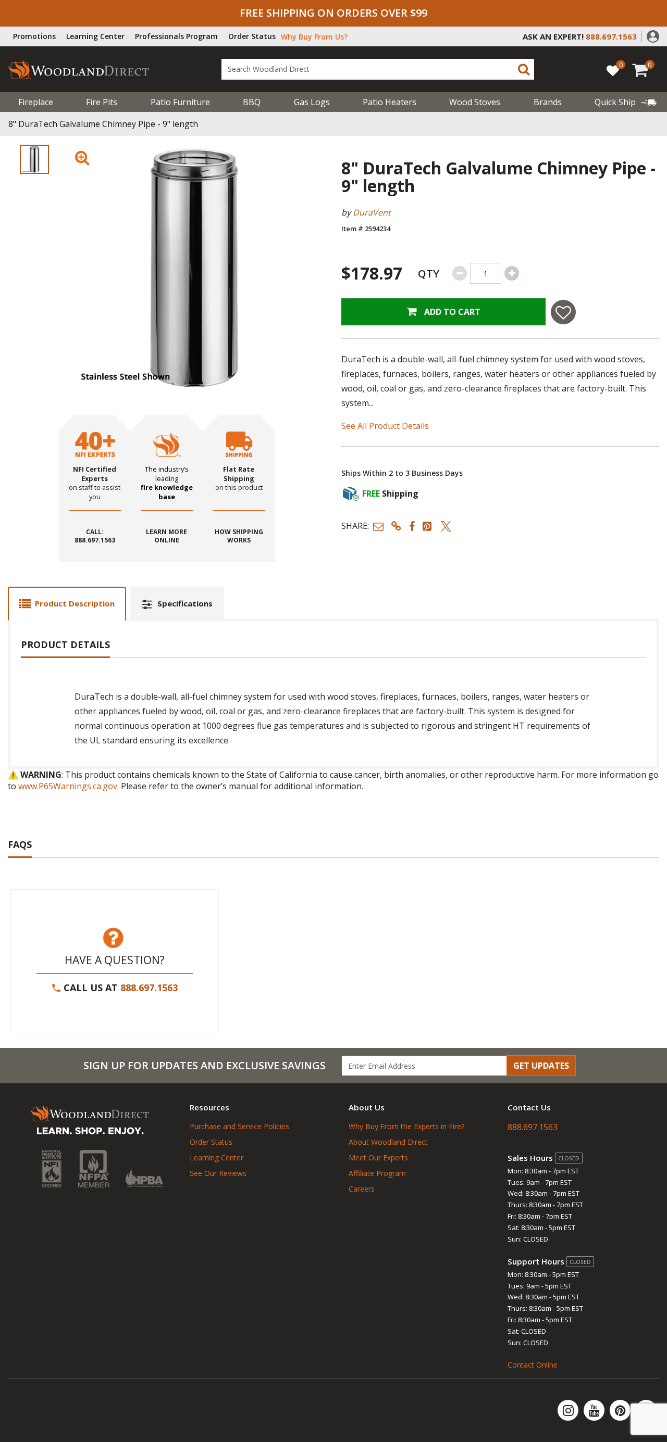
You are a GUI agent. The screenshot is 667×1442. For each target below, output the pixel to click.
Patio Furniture (180, 102)
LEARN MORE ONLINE (166, 536)
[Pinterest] (621, 1410)
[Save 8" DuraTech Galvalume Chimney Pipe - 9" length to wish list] (563, 312)
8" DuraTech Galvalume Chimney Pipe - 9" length (103, 124)
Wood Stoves (474, 102)
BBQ (252, 102)
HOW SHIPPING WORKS (239, 536)
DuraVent (372, 212)
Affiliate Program (377, 1173)
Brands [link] (548, 102)
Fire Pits (101, 102)
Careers (362, 1189)
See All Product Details (385, 426)
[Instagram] (569, 1410)
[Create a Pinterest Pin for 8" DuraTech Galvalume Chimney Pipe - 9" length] (428, 526)
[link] (625, 102)
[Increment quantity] (512, 273)
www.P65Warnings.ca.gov (67, 786)
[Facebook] (646, 1410)
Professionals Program (176, 36)
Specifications (185, 603)
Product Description (75, 603)
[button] (653, 35)
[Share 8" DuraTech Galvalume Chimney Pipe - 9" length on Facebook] (412, 526)
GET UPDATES (541, 1065)
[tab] (67, 604)
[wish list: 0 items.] (613, 70)
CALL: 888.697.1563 (95, 536)
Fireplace (35, 102)
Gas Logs (312, 102)
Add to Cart (451, 312)
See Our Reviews (218, 1173)
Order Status (252, 36)
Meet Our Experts (378, 1157)
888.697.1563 (149, 987)
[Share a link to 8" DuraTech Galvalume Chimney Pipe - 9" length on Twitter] (446, 526)
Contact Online (533, 1365)
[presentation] (34, 159)
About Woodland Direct (388, 1142)
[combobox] (377, 69)
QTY (428, 274)
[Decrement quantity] (459, 273)
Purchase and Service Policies (239, 1126)
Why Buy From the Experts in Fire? (406, 1126)
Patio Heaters (389, 102)
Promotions (34, 36)
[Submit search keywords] (523, 69)
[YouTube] (595, 1410)
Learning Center (95, 36)
